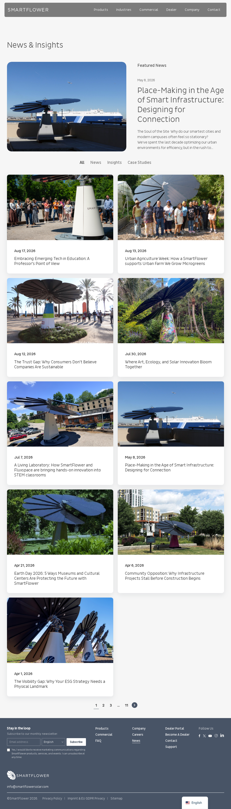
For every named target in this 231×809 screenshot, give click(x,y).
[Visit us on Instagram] (216, 736)
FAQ (98, 741)
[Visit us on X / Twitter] (204, 736)
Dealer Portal (174, 728)
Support (171, 747)
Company (192, 10)
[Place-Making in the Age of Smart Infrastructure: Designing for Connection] (171, 433)
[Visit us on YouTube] (210, 736)
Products (101, 10)
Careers (137, 735)
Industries (123, 10)
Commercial (148, 10)
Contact (214, 10)
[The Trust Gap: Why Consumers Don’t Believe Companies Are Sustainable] (60, 327)
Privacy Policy (52, 798)
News (136, 741)
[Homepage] (28, 10)
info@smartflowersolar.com (28, 787)
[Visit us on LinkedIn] (222, 736)
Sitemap (116, 798)
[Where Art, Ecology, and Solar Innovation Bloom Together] (171, 327)
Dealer (171, 10)
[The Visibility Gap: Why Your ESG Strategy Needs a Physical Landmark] (60, 647)
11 (126, 705)
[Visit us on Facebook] (199, 736)
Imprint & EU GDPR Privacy (86, 798)
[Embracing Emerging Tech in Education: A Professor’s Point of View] (60, 224)
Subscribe (76, 742)
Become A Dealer (177, 735)
